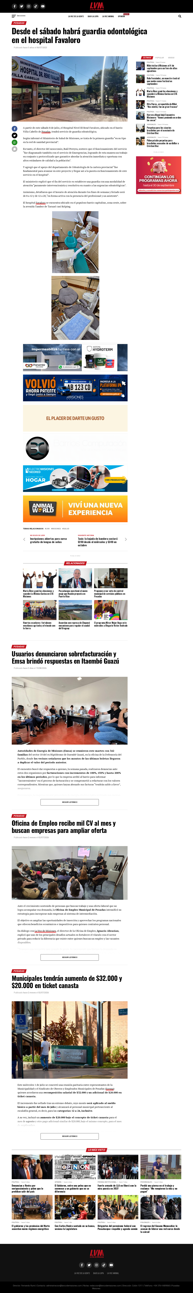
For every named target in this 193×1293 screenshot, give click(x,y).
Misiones (56, 529)
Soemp (110, 1088)
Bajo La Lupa (93, 16)
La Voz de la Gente (76, 16)
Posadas (46, 131)
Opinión (122, 15)
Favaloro (41, 202)
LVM (48, 529)
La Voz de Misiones (45, 930)
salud (66, 529)
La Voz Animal (108, 16)
